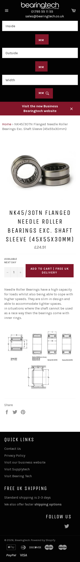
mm (42, 93)
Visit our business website (24, 462)
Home (6, 124)
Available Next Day (10, 260)
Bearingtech (22, 540)
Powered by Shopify (43, 540)
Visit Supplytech (17, 469)
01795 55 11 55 (42, 11)
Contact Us (12, 449)
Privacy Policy (14, 455)
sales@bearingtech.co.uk (44, 16)
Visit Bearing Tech (18, 476)
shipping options (48, 504)
